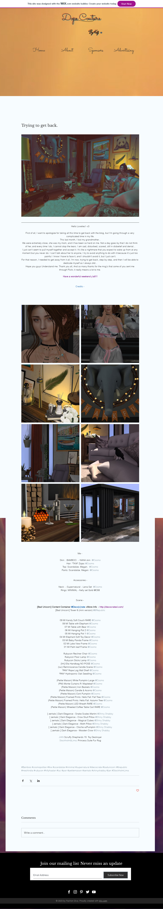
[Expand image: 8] (110, 334)
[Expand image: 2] (110, 513)
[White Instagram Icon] (75, 892)
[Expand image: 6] (50, 453)
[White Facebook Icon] (69, 892)
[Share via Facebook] (22, 780)
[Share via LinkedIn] (38, 780)
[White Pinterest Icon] (81, 892)
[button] (95, 49)
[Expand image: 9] (50, 334)
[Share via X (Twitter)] (30, 780)
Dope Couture (81, 18)
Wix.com (103, 900)
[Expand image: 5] (110, 453)
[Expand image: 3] (110, 393)
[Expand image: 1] (50, 513)
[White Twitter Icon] (87, 892)
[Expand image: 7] (50, 393)
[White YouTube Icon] (94, 892)
